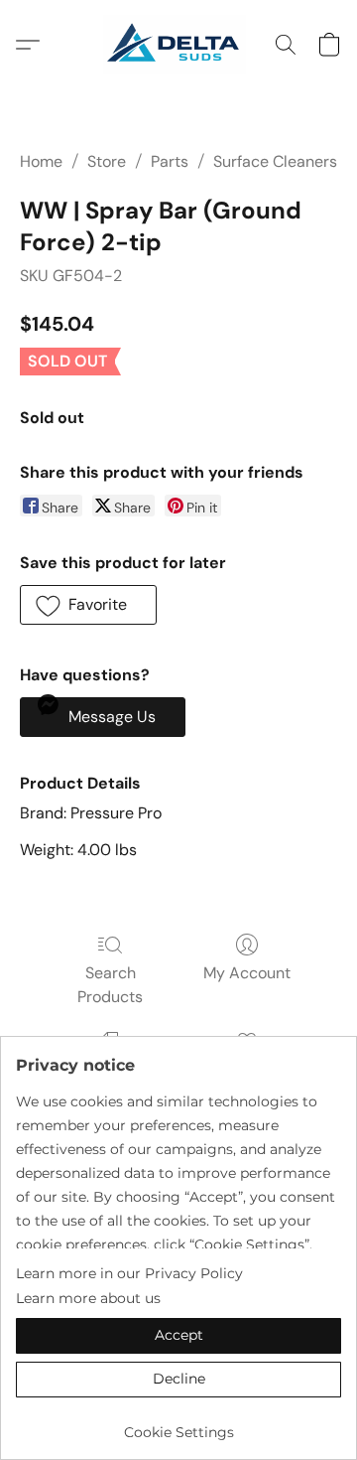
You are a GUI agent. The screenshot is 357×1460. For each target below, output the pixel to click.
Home (41, 161)
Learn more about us (88, 1298)
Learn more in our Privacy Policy (129, 1273)
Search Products (110, 984)
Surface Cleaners (275, 161)
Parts (169, 161)
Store (106, 161)
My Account (247, 972)
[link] (178, 1424)
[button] (178, 44)
